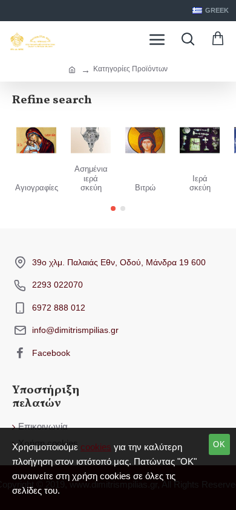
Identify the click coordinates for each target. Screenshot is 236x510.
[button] (113, 208)
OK (219, 444)
